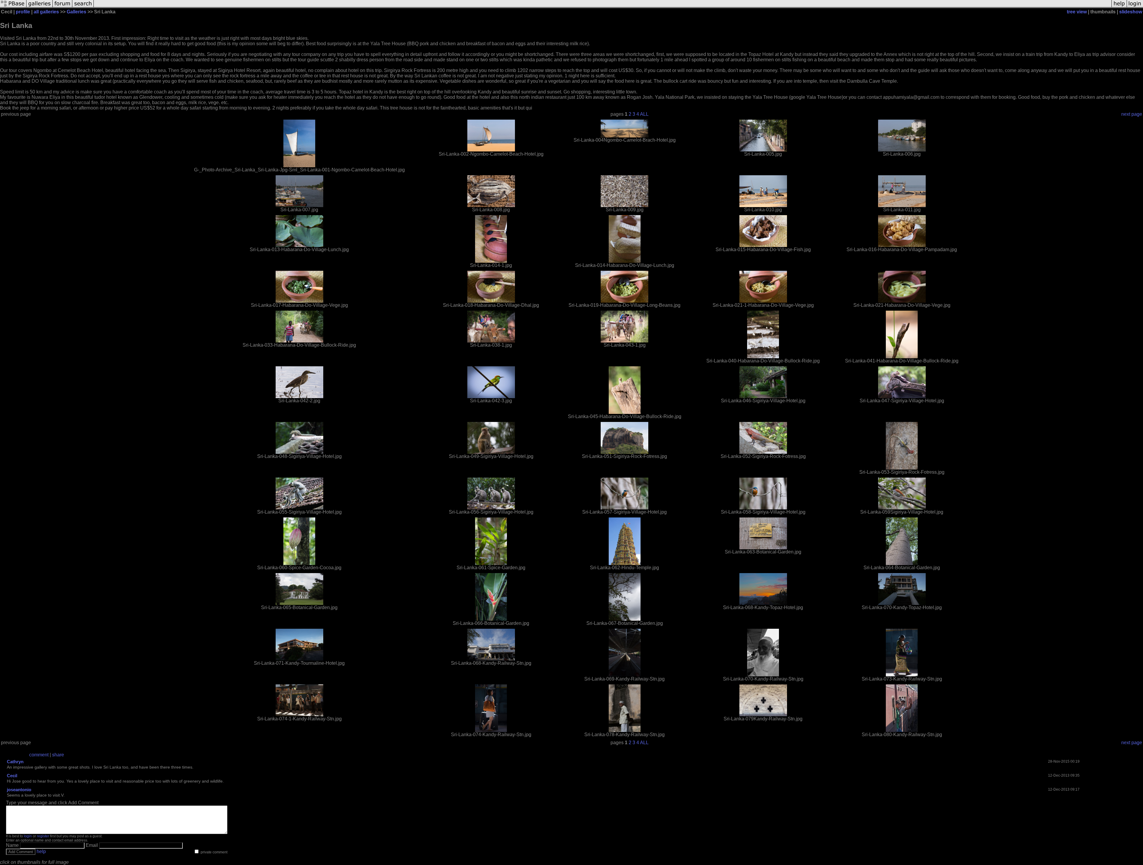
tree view (1077, 11)
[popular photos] (602, 6)
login (28, 836)
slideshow (1130, 11)
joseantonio (19, 789)
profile (23, 11)
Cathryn (15, 761)
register (43, 836)
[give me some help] (1119, 6)
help (41, 851)
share (58, 754)
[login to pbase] (1135, 6)
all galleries (46, 11)
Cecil (12, 775)
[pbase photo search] (83, 6)
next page (1131, 114)
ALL (644, 114)
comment (39, 754)
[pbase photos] (13, 6)
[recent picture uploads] (39, 6)
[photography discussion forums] (62, 6)
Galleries (76, 11)
